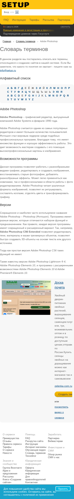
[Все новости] (4, 26)
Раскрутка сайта (34, 441)
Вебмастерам (55, 441)
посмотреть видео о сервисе (61, 412)
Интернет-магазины (35, 447)
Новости (7, 453)
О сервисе (8, 450)
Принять (63, 488)
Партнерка (64, 19)
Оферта (29, 468)
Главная (7, 41)
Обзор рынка (55, 454)
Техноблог (30, 456)
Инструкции (19, 19)
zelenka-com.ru (63, 386)
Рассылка (48, 19)
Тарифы (34, 19)
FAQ (6, 19)
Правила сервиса (12, 444)
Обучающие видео (35, 450)
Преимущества (11, 438)
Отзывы (7, 441)
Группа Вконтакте (12, 468)
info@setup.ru (8, 70)
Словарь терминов (25, 41)
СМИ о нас (54, 457)
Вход (6, 12)
